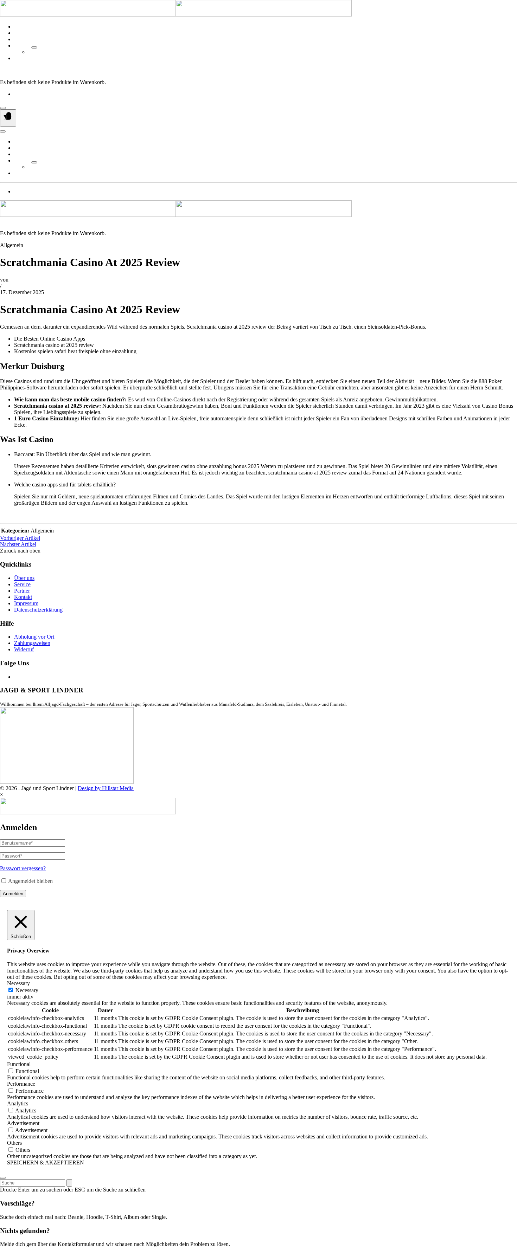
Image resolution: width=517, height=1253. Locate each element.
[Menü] (8, 118)
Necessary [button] (18, 983)
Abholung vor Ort (34, 637)
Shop (20, 39)
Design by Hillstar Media (106, 788)
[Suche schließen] (3, 1178)
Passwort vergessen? (23, 868)
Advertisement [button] (23, 1123)
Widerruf (24, 649)
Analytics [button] (17, 1103)
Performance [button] (21, 1084)
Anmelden (13, 893)
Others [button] (14, 1143)
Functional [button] (19, 1064)
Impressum (26, 603)
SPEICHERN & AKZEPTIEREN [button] (45, 1162)
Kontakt (23, 58)
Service (22, 33)
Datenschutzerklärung (38, 610)
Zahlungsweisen (32, 643)
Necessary (26, 990)
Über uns (24, 27)
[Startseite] (176, 15)
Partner (22, 46)
